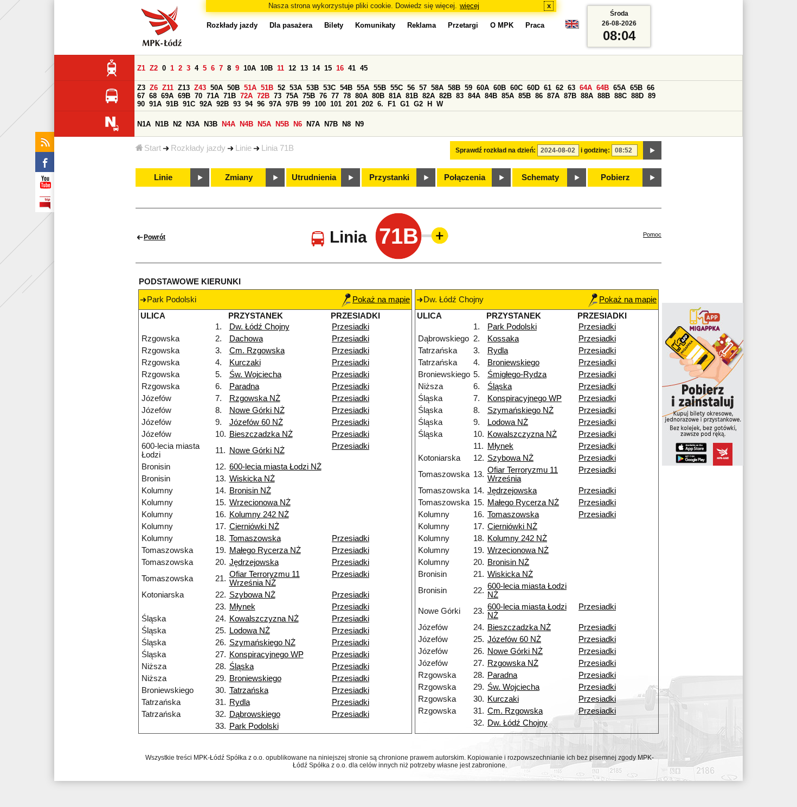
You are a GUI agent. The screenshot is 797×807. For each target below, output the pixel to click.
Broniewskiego (255, 678)
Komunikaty (375, 25)
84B (491, 96)
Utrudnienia (314, 177)
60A (483, 88)
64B (602, 88)
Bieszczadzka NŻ (261, 434)
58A (437, 88)
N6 (297, 124)
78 (347, 96)
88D (637, 96)
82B (445, 96)
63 (571, 88)
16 (340, 68)
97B (292, 104)
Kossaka (503, 338)
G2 (418, 104)
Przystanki (389, 177)
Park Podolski (254, 726)
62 (559, 88)
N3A (193, 124)
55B (380, 88)
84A (474, 96)
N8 (346, 124)
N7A (313, 124)
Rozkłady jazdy (198, 148)
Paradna (244, 386)
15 (328, 68)
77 (335, 96)
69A (167, 96)
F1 (392, 104)
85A (508, 96)
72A (246, 96)
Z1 (141, 68)
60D (533, 88)
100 (320, 104)
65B (636, 88)
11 (280, 68)
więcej (469, 6)
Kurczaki (245, 362)
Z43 (200, 88)
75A (292, 96)
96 (261, 104)
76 (323, 96)
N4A (228, 124)
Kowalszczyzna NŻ (264, 618)
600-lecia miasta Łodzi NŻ (275, 466)
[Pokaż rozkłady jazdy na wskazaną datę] (652, 150)
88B (603, 96)
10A (249, 68)
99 (306, 104)
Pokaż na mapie (381, 299)
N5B (282, 124)
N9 (359, 124)
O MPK (501, 25)
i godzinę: (595, 150)
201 (351, 104)
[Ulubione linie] (436, 235)
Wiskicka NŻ (252, 478)
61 (547, 88)
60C (516, 88)
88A (587, 96)
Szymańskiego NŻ (262, 642)
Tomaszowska (255, 538)
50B (233, 88)
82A (428, 96)
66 (650, 88)
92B (222, 104)
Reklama (421, 25)
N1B (162, 124)
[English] (572, 27)
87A (553, 96)
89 (651, 96)
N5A (264, 124)
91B (172, 104)
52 (281, 88)
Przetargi (463, 25)
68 (153, 96)
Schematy (540, 177)
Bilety (333, 25)
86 (539, 96)
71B (229, 96)
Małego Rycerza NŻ (265, 550)
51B (267, 88)
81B (412, 96)
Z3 (141, 88)
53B (312, 88)
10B (266, 68)
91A (155, 104)
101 (336, 104)
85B (524, 96)
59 (468, 88)
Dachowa (246, 338)
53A (296, 88)
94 (249, 104)
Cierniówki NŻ (254, 526)
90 (141, 104)
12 (292, 68)
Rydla (239, 702)
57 (423, 88)
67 (141, 96)
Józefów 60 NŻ (256, 422)
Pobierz (615, 177)
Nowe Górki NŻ (257, 410)
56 (411, 88)
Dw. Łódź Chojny (259, 326)
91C (189, 104)
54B (346, 88)
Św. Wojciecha (255, 374)
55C (396, 88)
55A (363, 88)
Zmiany (239, 177)
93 (237, 104)
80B (378, 96)
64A (586, 88)
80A (361, 96)
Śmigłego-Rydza (517, 374)
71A (213, 96)
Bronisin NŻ (250, 490)
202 (367, 104)
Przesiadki (350, 326)
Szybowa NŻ (252, 594)
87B (570, 96)
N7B (331, 124)
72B (263, 96)
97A (275, 104)
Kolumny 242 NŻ (259, 514)
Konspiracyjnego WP (266, 654)
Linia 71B (277, 148)
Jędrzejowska (254, 562)
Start (152, 148)
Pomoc (652, 234)
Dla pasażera (290, 25)
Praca (534, 25)
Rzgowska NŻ (254, 398)
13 (304, 68)
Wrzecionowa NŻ (260, 502)
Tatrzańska (248, 690)
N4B (246, 124)
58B (454, 88)
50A (216, 88)
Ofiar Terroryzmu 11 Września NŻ (264, 578)
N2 (177, 124)
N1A (144, 124)
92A (206, 104)
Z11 (167, 88)
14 (316, 68)
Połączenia (464, 177)
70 (198, 96)
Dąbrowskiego (254, 714)
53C (329, 88)
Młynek (242, 606)
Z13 (184, 88)
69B (184, 96)
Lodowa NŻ (249, 630)
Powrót (154, 237)
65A (619, 88)
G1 (404, 104)
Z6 (154, 88)
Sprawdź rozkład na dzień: (495, 150)
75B (309, 96)
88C (620, 96)
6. (380, 104)
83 (460, 96)
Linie (243, 148)
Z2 (154, 68)
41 (352, 68)
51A (250, 88)
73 (277, 96)
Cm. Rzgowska (257, 350)
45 (364, 68)
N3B (210, 124)
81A (395, 96)
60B (499, 88)
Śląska (241, 666)
